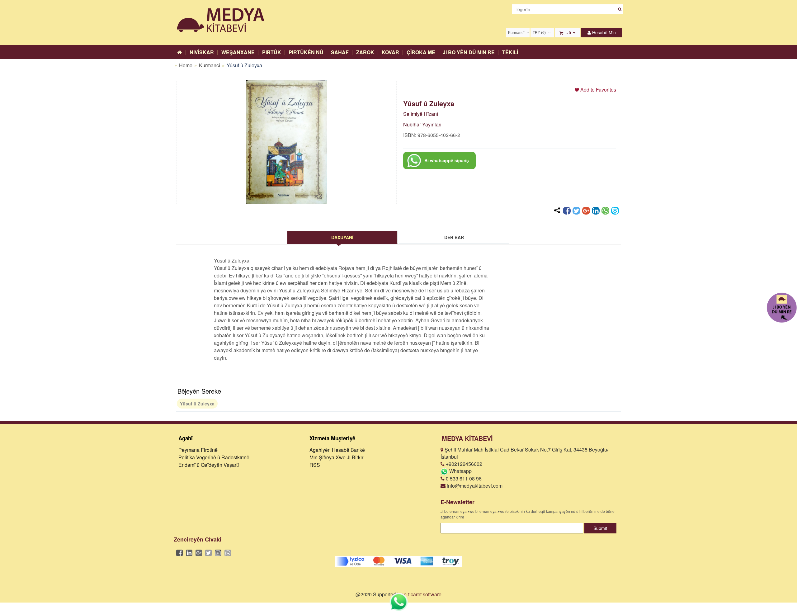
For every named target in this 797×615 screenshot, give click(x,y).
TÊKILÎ (510, 52)
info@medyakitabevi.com (474, 485)
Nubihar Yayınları (422, 124)
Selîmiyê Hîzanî (420, 113)
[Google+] (586, 210)
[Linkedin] (596, 210)
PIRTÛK (271, 52)
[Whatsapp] (605, 210)
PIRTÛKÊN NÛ (306, 52)
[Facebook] (567, 210)
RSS (314, 464)
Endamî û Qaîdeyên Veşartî (208, 464)
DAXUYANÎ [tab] (342, 237)
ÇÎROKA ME (421, 52)
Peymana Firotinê (198, 449)
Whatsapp (460, 471)
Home (185, 65)
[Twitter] (576, 210)
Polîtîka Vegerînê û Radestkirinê (213, 457)
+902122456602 (463, 463)
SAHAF (340, 52)
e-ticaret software (422, 594)
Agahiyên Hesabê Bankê (337, 449)
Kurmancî (210, 65)
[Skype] (615, 210)
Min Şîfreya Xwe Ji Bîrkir (336, 457)
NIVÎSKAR (202, 52)
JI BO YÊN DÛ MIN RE (469, 52)
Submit (600, 528)
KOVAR (390, 52)
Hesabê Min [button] (603, 32)
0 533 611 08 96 (463, 478)
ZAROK (365, 52)
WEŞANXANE (238, 52)
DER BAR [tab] (454, 237)
